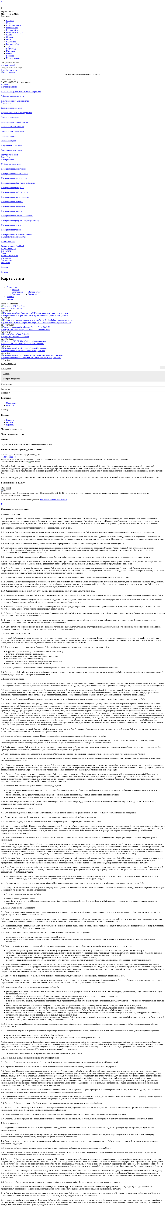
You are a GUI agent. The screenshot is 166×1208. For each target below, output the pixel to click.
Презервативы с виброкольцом (14, 192)
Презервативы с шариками (13, 206)
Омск (8, 39)
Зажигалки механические (12, 127)
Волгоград (11, 49)
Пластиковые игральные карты (15, 101)
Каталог (4, 84)
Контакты (5, 262)
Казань (9, 35)
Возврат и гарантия (9, 255)
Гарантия (10, 425)
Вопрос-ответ (34, 292)
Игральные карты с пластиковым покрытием (21, 91)
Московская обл (13, 58)
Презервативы (7, 159)
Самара (9, 37)
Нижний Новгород (14, 32)
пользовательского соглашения (53, 500)
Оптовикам (6, 258)
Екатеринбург (12, 30)
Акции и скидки (8, 248)
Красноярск (11, 51)
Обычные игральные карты (13, 96)
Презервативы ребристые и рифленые (18, 183)
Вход (3, 70)
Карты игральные (9, 87)
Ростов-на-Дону (13, 44)
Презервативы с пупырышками (15, 197)
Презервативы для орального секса (16, 234)
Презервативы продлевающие (14, 178)
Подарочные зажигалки (11, 145)
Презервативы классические (13, 169)
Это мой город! (8, 65)
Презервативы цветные (11, 225)
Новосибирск (12, 28)
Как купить (6, 251)
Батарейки (5, 157)
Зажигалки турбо (8, 141)
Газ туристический (9, 155)
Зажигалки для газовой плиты (14, 122)
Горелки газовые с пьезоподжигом (16, 112)
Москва (9, 23)
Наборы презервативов (11, 164)
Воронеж (10, 56)
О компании (6, 260)
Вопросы (10, 420)
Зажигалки (6, 103)
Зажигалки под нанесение (12, 131)
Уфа (8, 46)
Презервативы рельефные (12, 187)
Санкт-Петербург (14, 25)
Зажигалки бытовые (10, 117)
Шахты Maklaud (8, 241)
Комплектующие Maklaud (12, 246)
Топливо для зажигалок (11, 150)
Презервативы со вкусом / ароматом (17, 216)
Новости (15, 289)
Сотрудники (17, 292)
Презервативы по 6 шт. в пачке (14, 173)
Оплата (4, 253)
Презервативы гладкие (11, 230)
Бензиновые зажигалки (11, 108)
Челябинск (11, 42)
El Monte (10, 21)
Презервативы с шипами (12, 211)
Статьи (10, 299)
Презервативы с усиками (12, 202)
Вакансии (16, 294)
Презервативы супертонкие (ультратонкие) (20, 220)
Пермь (9, 53)
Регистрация (11, 70)
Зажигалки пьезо (8, 136)
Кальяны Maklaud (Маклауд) (13, 237)
